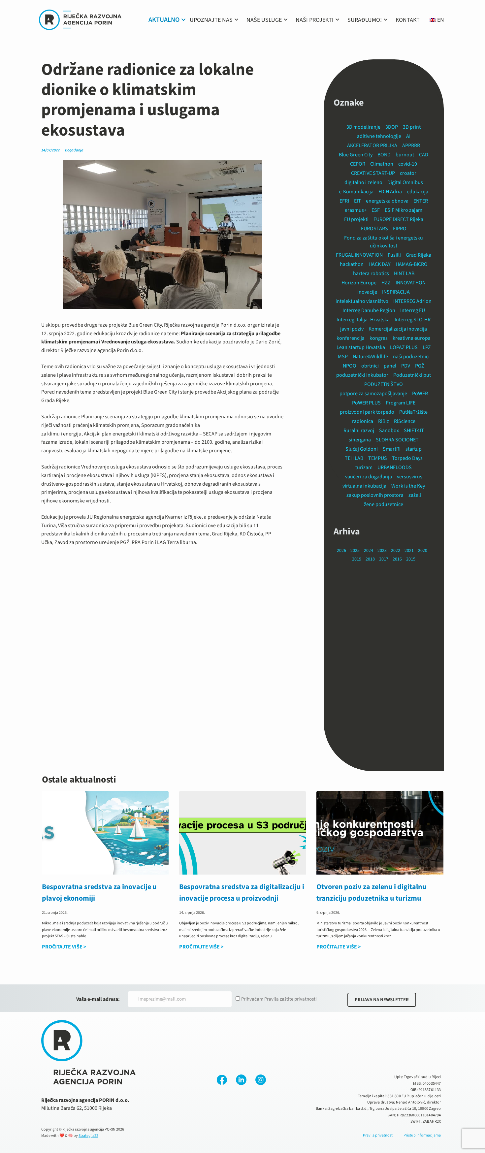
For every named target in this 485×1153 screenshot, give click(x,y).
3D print (412, 127)
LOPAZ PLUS (404, 347)
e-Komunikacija (356, 191)
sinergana (360, 439)
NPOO (349, 365)
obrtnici (370, 365)
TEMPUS (377, 458)
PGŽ (419, 365)
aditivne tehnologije (379, 136)
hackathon (352, 264)
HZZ (386, 282)
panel (390, 365)
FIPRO (399, 228)
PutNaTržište (413, 412)
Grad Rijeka (418, 255)
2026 (341, 550)
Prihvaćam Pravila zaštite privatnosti (279, 999)
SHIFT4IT (414, 430)
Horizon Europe (358, 282)
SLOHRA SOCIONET (397, 439)
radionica (362, 421)
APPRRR (411, 145)
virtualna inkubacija (364, 486)
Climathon (381, 164)
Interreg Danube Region (368, 310)
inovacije (367, 292)
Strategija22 (88, 1135)
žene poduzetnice (383, 504)
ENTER (420, 201)
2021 (409, 550)
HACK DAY (380, 264)
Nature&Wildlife (370, 356)
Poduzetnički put (412, 375)
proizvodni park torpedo (367, 412)
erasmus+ (356, 210)
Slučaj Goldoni (361, 449)
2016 (397, 559)
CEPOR (357, 164)
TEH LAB (354, 458)
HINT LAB (404, 273)
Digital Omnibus (405, 182)
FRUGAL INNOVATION (359, 255)
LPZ (427, 347)
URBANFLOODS (394, 467)
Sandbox (389, 430)
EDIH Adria (390, 191)
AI (408, 136)
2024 (368, 550)
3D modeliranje (363, 127)
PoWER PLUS (366, 402)
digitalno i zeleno (363, 182)
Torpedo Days (407, 458)
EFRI (344, 201)
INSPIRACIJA (396, 292)
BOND (384, 154)
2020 (422, 550)
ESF (376, 210)
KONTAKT (408, 20)
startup (413, 449)
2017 (383, 559)
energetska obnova (387, 201)
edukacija (417, 191)
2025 (355, 550)
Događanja (74, 150)
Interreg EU (412, 310)
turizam (363, 467)
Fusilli (394, 255)
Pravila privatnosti (378, 1135)
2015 (410, 559)
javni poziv (352, 329)
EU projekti (356, 219)
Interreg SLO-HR (413, 319)
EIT (357, 201)
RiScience (404, 421)
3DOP (391, 127)
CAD (423, 154)
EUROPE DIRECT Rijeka (398, 219)
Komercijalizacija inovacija (398, 329)
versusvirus (409, 476)
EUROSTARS (374, 228)
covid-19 (407, 164)
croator (408, 173)
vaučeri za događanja (368, 476)
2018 (370, 559)
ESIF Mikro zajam (403, 210)
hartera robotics (371, 273)
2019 (356, 559)
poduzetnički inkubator (362, 375)
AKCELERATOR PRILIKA (372, 145)
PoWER (420, 393)
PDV (405, 365)
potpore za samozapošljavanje (373, 393)
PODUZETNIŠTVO (383, 384)
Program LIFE (400, 402)
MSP (343, 356)
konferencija (351, 338)
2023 (382, 550)
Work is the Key (408, 486)
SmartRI (392, 449)
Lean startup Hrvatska (361, 347)
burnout (405, 154)
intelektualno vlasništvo (362, 301)
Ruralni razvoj (358, 430)
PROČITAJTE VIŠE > (64, 946)
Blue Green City (355, 154)
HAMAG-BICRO (412, 264)
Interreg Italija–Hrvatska (363, 319)
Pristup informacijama (422, 1135)
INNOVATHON (411, 282)
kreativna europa (412, 338)
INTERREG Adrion (412, 301)
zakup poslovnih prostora (375, 495)
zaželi (414, 495)
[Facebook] (221, 1079)
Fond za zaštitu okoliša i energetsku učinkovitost (383, 241)
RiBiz (383, 421)
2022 (395, 550)
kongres (379, 338)
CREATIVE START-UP (373, 173)
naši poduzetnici (411, 356)
